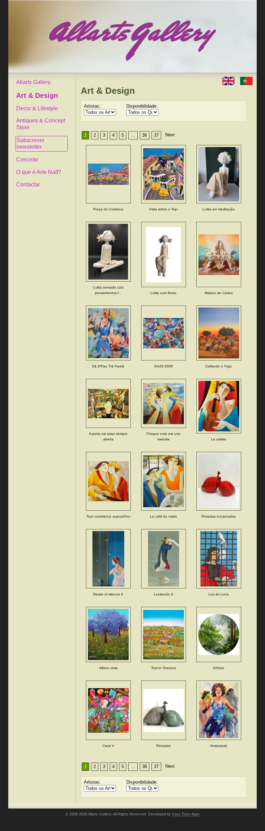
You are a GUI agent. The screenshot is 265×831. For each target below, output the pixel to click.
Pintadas (163, 746)
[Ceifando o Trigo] (218, 332)
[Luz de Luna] (218, 559)
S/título (218, 668)
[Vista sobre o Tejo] (163, 174)
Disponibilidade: (142, 106)
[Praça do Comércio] (108, 174)
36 (144, 135)
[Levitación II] (163, 559)
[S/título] (218, 634)
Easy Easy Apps (186, 814)
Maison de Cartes (219, 293)
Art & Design (37, 95)
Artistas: (92, 106)
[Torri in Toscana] (163, 634)
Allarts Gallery (33, 82)
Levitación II (163, 594)
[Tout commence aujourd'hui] (108, 481)
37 (156, 135)
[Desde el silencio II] (108, 559)
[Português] (246, 80)
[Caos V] (108, 710)
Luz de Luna (218, 594)
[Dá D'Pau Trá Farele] (108, 332)
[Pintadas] (163, 710)
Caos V (108, 746)
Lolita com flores (163, 293)
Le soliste (218, 439)
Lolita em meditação (219, 209)
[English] (229, 80)
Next (170, 134)
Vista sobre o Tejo (163, 209)
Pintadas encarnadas (219, 516)
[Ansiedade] (218, 710)
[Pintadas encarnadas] (218, 481)
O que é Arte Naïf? (38, 172)
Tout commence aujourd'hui (108, 516)
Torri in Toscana (163, 668)
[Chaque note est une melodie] (163, 403)
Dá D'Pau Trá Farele (108, 366)
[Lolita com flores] (163, 254)
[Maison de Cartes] (218, 254)
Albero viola (108, 668)
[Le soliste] (218, 406)
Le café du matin (163, 516)
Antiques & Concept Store (40, 124)
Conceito (27, 160)
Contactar (28, 185)
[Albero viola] (108, 634)
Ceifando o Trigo (218, 366)
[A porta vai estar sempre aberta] (108, 403)
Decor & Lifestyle (37, 108)
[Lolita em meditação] (218, 174)
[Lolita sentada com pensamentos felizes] (108, 252)
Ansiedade (218, 746)
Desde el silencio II (108, 594)
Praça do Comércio (108, 209)
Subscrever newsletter (31, 143)
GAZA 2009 (163, 366)
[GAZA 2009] (163, 332)
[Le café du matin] (163, 481)
